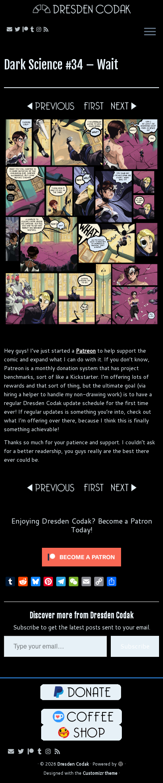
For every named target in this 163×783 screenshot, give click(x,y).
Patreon (86, 351)
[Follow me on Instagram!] (40, 29)
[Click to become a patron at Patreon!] (81, 556)
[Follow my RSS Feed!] (47, 29)
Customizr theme (100, 773)
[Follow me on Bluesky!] (19, 29)
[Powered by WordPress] (120, 762)
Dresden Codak (73, 764)
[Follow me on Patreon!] (26, 29)
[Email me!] (11, 29)
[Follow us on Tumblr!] (33, 29)
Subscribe (135, 646)
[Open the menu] (150, 32)
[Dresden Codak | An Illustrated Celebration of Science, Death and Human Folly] (81, 10)
